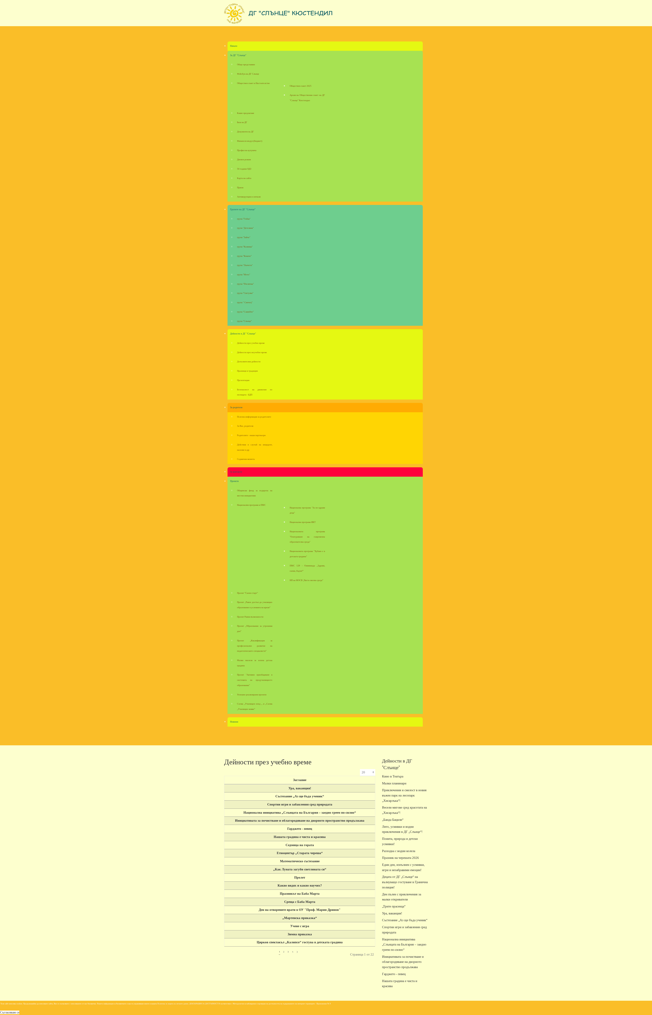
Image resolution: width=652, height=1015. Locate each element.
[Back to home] (278, 14)
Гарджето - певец (299, 828)
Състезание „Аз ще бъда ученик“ (299, 796)
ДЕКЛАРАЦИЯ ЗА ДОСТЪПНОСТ (203, 1004)
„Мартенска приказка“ (299, 918)
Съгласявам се (9, 1012)
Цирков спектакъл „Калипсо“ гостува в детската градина (300, 942)
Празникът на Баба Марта (300, 893)
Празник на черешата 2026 (400, 858)
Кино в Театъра (392, 776)
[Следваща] (297, 952)
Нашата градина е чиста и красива (300, 837)
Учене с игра (299, 926)
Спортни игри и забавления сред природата (299, 804)
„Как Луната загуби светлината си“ (299, 869)
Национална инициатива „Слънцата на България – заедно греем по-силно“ (299, 812)
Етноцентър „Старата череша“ (300, 853)
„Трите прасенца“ (393, 906)
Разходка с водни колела (398, 851)
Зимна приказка (300, 934)
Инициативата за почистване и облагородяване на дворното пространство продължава (299, 820)
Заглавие (299, 780)
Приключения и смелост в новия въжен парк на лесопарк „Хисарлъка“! (404, 795)
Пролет (299, 877)
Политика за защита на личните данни (172, 1004)
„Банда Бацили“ (392, 819)
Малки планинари (394, 783)
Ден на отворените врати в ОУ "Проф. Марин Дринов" (300, 910)
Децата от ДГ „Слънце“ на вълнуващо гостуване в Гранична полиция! (405, 882)
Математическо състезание (300, 861)
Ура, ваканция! (299, 788)
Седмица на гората (300, 845)
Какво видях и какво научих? (300, 885)
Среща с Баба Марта (299, 902)
